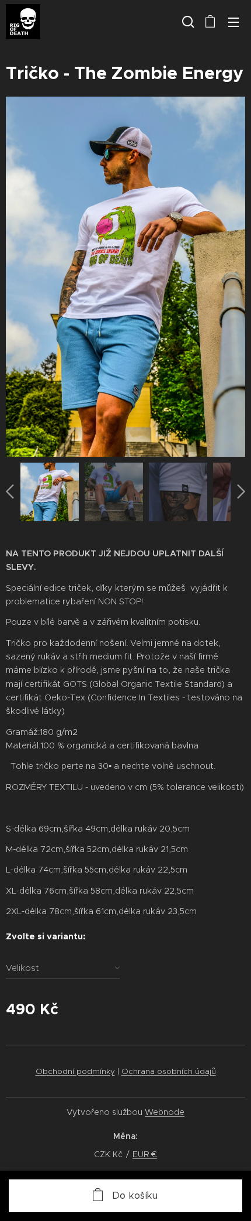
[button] (186, 21)
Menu (233, 21)
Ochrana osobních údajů (168, 1071)
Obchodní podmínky (75, 1071)
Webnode (164, 1112)
